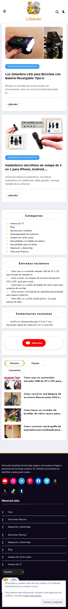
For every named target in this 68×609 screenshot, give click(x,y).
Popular (35, 363)
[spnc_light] (64, 12)
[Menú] (4, 11)
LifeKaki (33, 19)
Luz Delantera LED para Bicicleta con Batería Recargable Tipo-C (33, 76)
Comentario (15, 370)
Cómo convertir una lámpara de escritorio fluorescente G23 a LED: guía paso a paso (33, 279)
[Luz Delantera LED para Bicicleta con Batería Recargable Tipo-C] (34, 42)
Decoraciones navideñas (21, 230)
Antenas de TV (17, 223)
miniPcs (13, 321)
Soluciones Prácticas (19, 251)
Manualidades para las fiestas (23, 244)
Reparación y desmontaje (21, 248)
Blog (12, 227)
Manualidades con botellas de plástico (27, 241)
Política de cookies (32, 595)
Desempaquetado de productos (22, 66)
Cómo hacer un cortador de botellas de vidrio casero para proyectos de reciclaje (42, 412)
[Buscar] (57, 12)
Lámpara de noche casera (21, 237)
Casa (10, 512)
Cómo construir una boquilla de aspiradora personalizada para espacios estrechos (42, 429)
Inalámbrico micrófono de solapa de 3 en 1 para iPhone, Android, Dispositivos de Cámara (33, 168)
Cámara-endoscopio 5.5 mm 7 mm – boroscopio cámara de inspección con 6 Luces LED (30, 323)
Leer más (13, 104)
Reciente (14, 363)
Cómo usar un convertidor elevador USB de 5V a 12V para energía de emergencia (42, 380)
